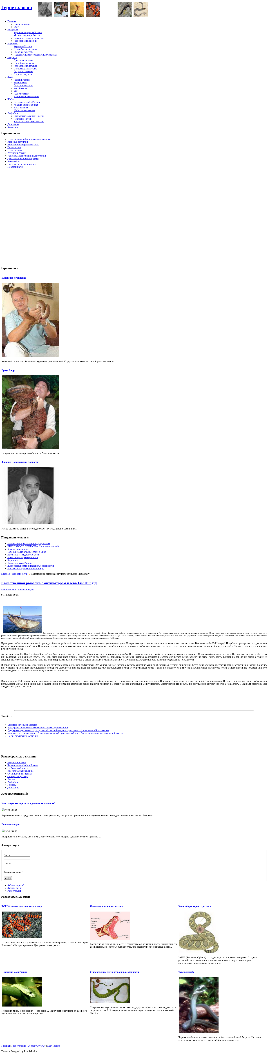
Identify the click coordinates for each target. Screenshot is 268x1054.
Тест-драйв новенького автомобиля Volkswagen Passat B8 (38, 727)
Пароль (7, 863)
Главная (5, 573)
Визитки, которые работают (22, 724)
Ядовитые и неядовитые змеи (23, 554)
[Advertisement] (210, 9)
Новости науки (20, 573)
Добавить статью (37, 1045)
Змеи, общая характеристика (22, 557)
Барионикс (13, 560)
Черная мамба (186, 972)
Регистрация (14, 890)
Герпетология (16, 7)
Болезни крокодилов (18, 549)
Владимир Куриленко (14, 277)
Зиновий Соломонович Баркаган (20, 462)
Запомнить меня (12, 872)
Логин (7, 855)
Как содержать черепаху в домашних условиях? (28, 803)
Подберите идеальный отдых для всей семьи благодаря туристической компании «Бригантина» (58, 730)
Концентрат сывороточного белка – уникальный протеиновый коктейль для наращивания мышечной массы (65, 733)
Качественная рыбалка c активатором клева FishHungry (49, 583)
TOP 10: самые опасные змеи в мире (26, 552)
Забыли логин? (15, 888)
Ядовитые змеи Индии (19, 563)
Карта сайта (53, 1045)
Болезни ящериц (11, 824)
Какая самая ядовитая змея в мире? (25, 568)
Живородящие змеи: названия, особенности (30, 565)
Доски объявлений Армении (23, 736)
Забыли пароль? (15, 885)
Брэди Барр (8, 370)
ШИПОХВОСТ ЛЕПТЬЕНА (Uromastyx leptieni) (33, 546)
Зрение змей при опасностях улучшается (28, 543)
